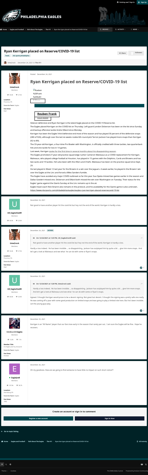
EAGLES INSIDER (42, 118)
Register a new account (38, 418)
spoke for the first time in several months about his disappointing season (82, 151)
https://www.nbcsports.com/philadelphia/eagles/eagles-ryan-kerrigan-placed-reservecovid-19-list (74, 190)
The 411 (38, 63)
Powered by (137, 471)
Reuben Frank (47, 114)
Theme (4, 471)
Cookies (13, 471)
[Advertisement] (74, 38)
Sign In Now (109, 418)
